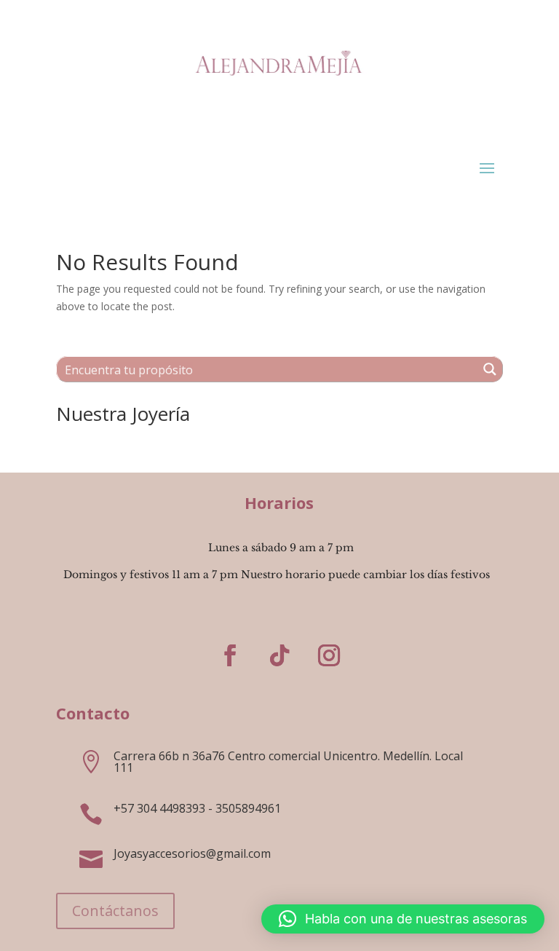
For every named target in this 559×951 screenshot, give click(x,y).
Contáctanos (115, 910)
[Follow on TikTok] (279, 655)
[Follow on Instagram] (329, 655)
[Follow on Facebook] (230, 655)
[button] (402, 919)
